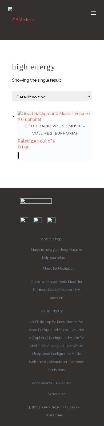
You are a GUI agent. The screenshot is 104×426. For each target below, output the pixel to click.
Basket (53, 290)
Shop (57, 239)
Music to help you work (49, 282)
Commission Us (44, 383)
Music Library (52, 311)
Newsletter (56, 394)
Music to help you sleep (49, 250)
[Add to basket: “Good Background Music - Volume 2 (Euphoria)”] (18, 155)
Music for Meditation (59, 268)
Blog (34, 407)
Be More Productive (67, 322)
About (46, 239)
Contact (65, 383)
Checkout (66, 290)
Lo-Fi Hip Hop (40, 322)
